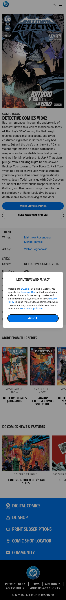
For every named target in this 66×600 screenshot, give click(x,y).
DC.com (25, 288)
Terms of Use (28, 292)
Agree (33, 318)
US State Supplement (31, 308)
